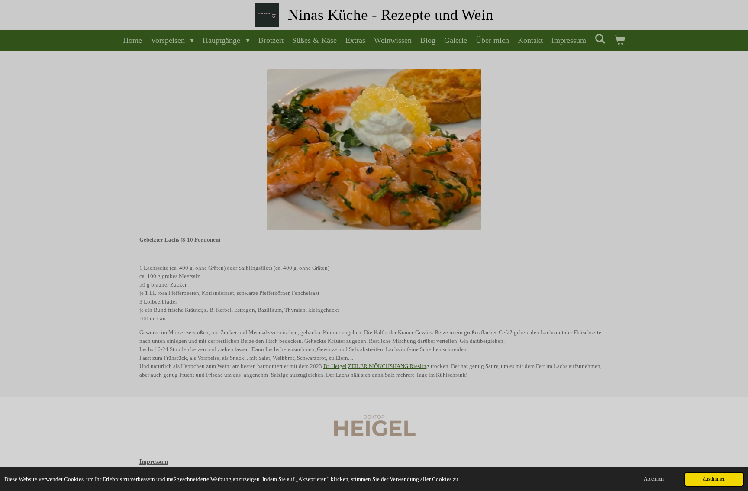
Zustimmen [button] (714, 479)
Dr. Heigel (335, 366)
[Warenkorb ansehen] (619, 40)
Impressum (153, 462)
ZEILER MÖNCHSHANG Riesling (388, 366)
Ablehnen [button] (654, 479)
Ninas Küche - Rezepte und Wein (390, 14)
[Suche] (600, 39)
